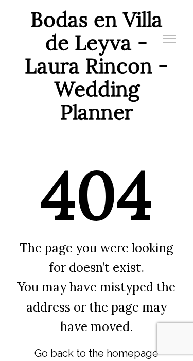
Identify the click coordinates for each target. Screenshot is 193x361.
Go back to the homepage (96, 353)
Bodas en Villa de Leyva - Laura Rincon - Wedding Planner (96, 65)
